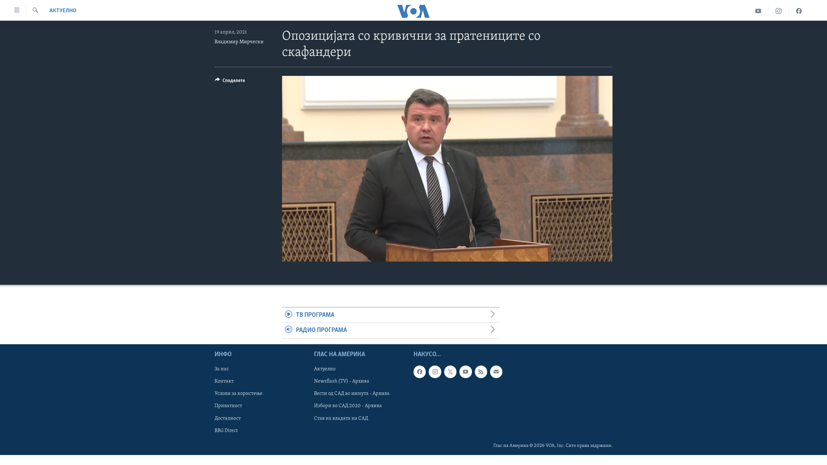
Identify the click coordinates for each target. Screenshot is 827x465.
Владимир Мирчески (239, 42)
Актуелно (63, 11)
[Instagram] (779, 11)
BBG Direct (226, 430)
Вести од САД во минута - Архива (352, 393)
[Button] (230, 82)
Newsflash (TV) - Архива (341, 381)
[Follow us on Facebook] (420, 372)
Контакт (224, 381)
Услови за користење (239, 393)
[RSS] (481, 372)
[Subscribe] (496, 372)
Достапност (228, 418)
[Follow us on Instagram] (435, 372)
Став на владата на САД (341, 418)
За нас (222, 369)
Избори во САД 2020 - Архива (348, 405)
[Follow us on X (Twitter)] (450, 372)
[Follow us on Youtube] (465, 372)
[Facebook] (799, 11)
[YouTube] (758, 11)
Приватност (228, 405)
